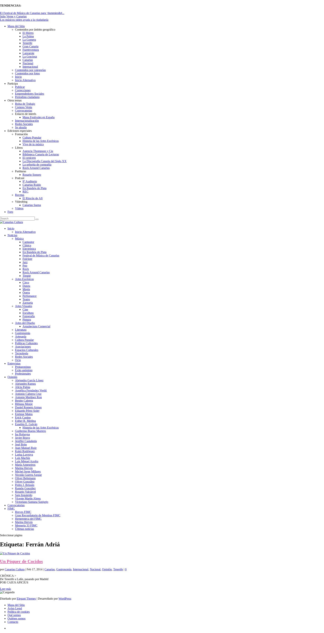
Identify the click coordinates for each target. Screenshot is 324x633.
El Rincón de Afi (32, 198)
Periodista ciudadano (27, 97)
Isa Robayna (22, 434)
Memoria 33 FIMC (26, 525)
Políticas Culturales (26, 343)
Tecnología (21, 353)
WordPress (64, 598)
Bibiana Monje (24, 404)
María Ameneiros (25, 464)
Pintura (26, 319)
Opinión (12, 377)
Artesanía (20, 336)
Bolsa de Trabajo (25, 103)
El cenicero (29, 157)
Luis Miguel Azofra (26, 461)
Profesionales (23, 373)
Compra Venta (23, 107)
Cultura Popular (31, 137)
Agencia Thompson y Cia (37, 151)
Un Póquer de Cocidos (21, 561)
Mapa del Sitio (16, 26)
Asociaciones (23, 346)
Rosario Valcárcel (25, 491)
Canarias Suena (31, 205)
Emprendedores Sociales (29, 93)
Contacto (13, 621)
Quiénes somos (17, 618)
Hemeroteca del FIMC (28, 518)
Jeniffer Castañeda (26, 441)
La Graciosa (29, 56)
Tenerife (27, 43)
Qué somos (14, 615)
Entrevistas (14, 363)
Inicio (18, 76)
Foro (10, 211)
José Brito (21, 444)
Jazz (25, 262)
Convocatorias (23, 110)
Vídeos (19, 208)
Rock (25, 269)
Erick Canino (23, 417)
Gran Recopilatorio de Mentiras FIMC (37, 515)
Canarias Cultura (15, 569)
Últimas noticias (24, 528)
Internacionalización (27, 120)
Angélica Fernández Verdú (31, 390)
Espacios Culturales (26, 350)
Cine (25, 309)
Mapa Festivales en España (38, 117)
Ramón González (25, 488)
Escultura (28, 312)
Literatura (20, 329)
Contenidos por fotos (27, 73)
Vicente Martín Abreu (28, 498)
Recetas (19, 194)
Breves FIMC (23, 512)
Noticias (12, 235)
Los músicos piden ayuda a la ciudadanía (24, 19)
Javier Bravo (22, 437)
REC (25, 191)
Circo (25, 282)
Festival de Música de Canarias (40, 255)
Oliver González (24, 481)
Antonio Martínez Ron (28, 397)
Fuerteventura (30, 49)
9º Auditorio (29, 181)
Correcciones (23, 90)
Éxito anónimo (23, 370)
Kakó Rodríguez (25, 451)
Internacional (30, 66)
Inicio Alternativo (25, 80)
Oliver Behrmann (25, 478)
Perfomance (29, 296)
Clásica (26, 245)
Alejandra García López (29, 380)
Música (19, 238)
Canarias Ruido (31, 184)
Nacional (27, 63)
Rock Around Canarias (36, 168)
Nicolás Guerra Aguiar (28, 474)
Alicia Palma (22, 387)
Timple (26, 275)
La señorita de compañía (36, 164)
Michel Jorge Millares (28, 471)
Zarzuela (27, 302)
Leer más (5, 588)
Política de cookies (19, 611)
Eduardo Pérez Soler (27, 410)
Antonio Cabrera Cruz (28, 393)
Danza (26, 285)
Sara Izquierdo (23, 495)
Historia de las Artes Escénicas (40, 140)
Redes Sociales (24, 124)
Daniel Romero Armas (28, 407)
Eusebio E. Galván (26, 424)
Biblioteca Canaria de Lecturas (40, 154)
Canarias (27, 60)
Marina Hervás (24, 468)
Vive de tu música (33, 144)
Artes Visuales (23, 306)
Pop (24, 265)
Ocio (18, 360)
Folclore (27, 258)
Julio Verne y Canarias (13, 16)
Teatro (26, 299)
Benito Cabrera (24, 400)
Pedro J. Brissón (24, 485)
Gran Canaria (30, 46)
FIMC (11, 508)
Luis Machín (22, 458)
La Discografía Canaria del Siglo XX (44, 161)
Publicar (20, 86)
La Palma (28, 36)
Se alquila (21, 127)
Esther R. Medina (25, 420)
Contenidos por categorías (30, 70)
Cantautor (28, 242)
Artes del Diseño (25, 323)
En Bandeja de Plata (34, 188)
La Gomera (29, 39)
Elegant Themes (26, 598)
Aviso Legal (15, 608)
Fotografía (28, 316)
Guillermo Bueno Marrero (30, 431)
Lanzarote (28, 53)
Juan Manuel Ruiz (26, 447)
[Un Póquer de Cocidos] (15, 553)
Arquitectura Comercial (36, 326)
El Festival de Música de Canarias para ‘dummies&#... (32, 13)
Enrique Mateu (24, 414)
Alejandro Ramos (25, 383)
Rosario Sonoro (31, 174)
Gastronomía (22, 333)
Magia (26, 289)
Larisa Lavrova (24, 454)
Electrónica (29, 248)
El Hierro (28, 32)
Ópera (26, 292)
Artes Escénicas (24, 279)
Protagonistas (23, 366)
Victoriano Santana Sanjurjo (31, 501)
